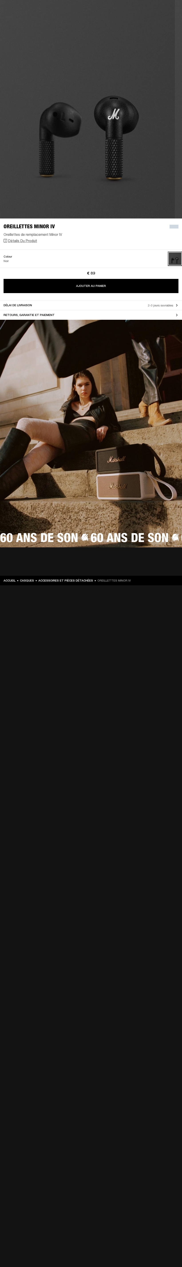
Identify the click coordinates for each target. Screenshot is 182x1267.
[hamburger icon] (170, 20)
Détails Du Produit (22, 240)
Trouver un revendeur (136, 9)
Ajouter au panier (91, 286)
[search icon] (149, 20)
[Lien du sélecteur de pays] (170, 9)
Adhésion (111, 9)
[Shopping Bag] (163, 20)
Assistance (135, 20)
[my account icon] (156, 20)
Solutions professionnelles (81, 9)
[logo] (18, 18)
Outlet (160, 9)
